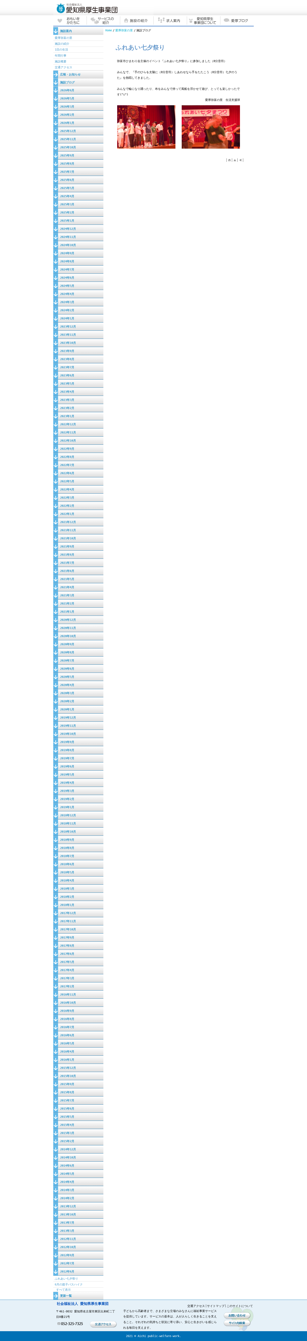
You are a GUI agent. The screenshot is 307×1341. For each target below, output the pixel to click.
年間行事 (60, 55)
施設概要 (60, 61)
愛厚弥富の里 (124, 30)
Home (108, 30)
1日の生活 (61, 49)
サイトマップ (216, 1305)
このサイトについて (240, 1305)
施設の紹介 (62, 43)
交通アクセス (63, 67)
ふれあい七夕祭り (66, 1278)
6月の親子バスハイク (69, 1284)
